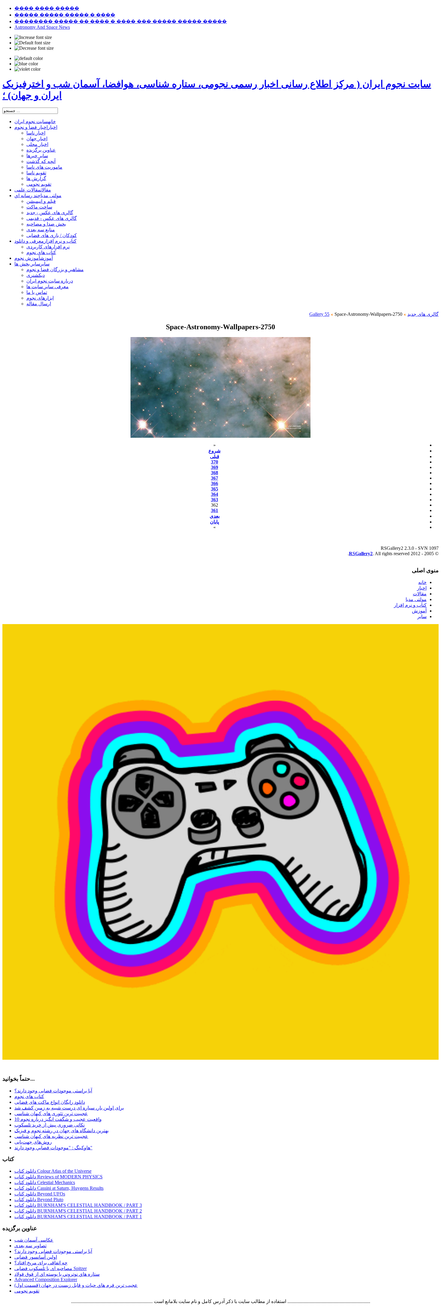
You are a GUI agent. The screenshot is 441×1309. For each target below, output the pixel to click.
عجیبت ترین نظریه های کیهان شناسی (51, 1136)
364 (214, 494)
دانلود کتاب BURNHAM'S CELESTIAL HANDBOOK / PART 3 (78, 1205)
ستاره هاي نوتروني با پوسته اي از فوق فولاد (57, 1274)
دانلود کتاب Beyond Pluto (38, 1199)
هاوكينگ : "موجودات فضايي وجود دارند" (53, 1147)
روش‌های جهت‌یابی (33, 1142)
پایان (214, 521)
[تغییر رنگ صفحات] (28, 58)
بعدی (215, 516)
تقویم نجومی (26, 1290)
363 (214, 499)
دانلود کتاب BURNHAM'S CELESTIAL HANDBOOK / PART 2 (78, 1210)
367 (214, 478)
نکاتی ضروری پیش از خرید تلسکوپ (49, 1124)
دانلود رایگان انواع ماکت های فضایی (49, 1102)
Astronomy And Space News (42, 27)
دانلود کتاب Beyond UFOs (39, 1193)
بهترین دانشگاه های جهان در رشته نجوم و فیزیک (61, 1130)
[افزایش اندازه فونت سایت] (33, 37)
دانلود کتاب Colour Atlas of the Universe (53, 1171)
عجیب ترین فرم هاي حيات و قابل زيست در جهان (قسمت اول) (76, 1285)
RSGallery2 (361, 553)
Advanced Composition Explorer (45, 1279)
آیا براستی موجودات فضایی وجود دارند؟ (53, 1090)
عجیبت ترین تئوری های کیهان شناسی (51, 1113)
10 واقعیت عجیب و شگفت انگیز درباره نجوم (58, 1119)
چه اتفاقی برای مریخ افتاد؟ (41, 1262)
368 (214, 472)
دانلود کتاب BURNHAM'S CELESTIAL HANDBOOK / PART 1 (78, 1216)
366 (214, 483)
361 (214, 510)
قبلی (214, 456)
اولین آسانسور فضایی (35, 1257)
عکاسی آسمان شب (33, 1239)
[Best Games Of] (220, 1058)
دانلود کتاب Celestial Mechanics (44, 1182)
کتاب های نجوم (29, 1096)
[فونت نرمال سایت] (32, 43)
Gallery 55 (319, 314)
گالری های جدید (423, 314)
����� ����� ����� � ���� (64, 14)
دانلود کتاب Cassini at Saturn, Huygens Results (59, 1188)
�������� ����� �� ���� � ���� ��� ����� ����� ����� (120, 21)
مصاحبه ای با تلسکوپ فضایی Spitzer (50, 1268)
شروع (214, 450)
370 (214, 461)
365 (214, 488)
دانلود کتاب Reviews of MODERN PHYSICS (58, 1176)
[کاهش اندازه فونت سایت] (34, 48)
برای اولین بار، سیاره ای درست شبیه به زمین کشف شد (69, 1107)
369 (214, 467)
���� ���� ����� (46, 8)
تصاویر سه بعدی (30, 1245)
